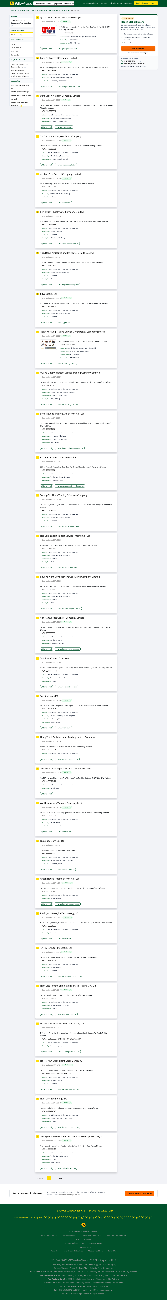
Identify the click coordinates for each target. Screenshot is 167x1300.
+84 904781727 (48, 429)
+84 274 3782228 (49, 815)
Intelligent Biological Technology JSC (59, 913)
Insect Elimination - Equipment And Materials (55, 3)
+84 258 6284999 (49, 510)
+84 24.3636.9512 (129, 61)
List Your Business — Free (145, 3)
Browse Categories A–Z (90, 3)
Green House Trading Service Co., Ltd (59, 878)
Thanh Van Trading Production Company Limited (65, 768)
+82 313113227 (48, 853)
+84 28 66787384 (67, 344)
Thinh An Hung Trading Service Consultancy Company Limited (72, 331)
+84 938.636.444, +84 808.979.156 (56, 1073)
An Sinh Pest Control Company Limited (60, 174)
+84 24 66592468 (49, 1149)
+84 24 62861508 (49, 926)
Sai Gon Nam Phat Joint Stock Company (60, 136)
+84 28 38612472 (49, 781)
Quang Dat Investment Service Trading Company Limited (70, 372)
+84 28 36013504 (49, 306)
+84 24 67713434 (49, 708)
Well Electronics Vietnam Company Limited (62, 803)
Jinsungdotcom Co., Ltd (52, 840)
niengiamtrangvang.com (92, 1235)
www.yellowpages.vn (70, 1235)
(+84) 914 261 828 (73, 1286)
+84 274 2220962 (49, 111)
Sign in (146, 53)
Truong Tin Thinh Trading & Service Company (63, 495)
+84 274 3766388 (49, 224)
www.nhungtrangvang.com (116, 1235)
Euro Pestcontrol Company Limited (58, 57)
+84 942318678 (48, 385)
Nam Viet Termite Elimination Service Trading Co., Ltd (68, 985)
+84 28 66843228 (49, 891)
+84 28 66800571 (49, 265)
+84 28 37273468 (49, 70)
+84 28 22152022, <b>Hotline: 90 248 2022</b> (61, 1039)
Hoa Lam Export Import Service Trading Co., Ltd (65, 535)
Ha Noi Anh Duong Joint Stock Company (61, 1060)
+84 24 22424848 (49, 1111)
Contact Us (128, 3)
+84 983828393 (48, 633)
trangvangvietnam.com (49, 1235)
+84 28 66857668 (49, 671)
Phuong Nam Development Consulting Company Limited (70, 576)
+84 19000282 (66, 33)
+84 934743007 (48, 470)
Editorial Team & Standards (73, 1251)
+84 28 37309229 (49, 960)
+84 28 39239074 (49, 749)
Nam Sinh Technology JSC (53, 1098)
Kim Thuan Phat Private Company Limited (62, 211)
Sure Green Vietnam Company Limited (60, 95)
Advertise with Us (116, 3)
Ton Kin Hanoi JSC (49, 696)
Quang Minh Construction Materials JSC (61, 17)
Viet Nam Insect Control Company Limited (62, 617)
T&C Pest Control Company (54, 658)
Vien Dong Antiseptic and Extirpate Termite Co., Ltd (67, 252)
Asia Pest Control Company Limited (58, 457)
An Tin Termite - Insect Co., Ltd (56, 947)
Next (61, 1178)
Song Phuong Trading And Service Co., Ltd (62, 413)
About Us (104, 3)
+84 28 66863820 (49, 589)
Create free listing (137, 48)
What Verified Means (95, 1251)
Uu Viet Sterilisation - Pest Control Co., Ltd (62, 1023)
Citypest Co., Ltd (48, 293)
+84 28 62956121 (49, 548)
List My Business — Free (139, 1193)
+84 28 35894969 (49, 998)
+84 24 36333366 (49, 186)
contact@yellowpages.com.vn (134, 64)
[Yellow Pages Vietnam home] (21, 3)
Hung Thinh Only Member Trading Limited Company (67, 737)
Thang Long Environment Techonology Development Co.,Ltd (71, 1136)
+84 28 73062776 (49, 149)
